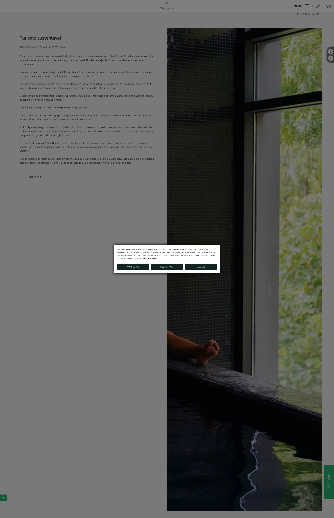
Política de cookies (150, 258)
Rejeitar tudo (167, 267)
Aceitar (201, 267)
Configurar (133, 267)
